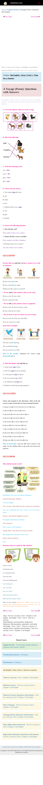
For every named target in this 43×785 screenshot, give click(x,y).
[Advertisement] (21, 42)
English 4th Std (13, 10)
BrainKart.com (16, 3)
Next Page (34, 16)
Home (4, 10)
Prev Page (8, 16)
